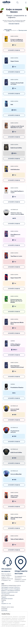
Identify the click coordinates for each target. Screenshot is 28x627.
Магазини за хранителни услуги (9, 592)
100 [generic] (15, 414)
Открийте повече (14, 50)
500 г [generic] (15, 110)
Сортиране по (14, 30)
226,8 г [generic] (15, 349)
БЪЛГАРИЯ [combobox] (4, 608)
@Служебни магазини (7, 598)
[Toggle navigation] (25, 2)
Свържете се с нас (6, 603)
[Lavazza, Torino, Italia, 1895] (6, 2)
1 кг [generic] (15, 45)
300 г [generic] (14, 393)
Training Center (5, 593)
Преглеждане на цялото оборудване (10, 588)
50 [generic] (15, 218)
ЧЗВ (2, 601)
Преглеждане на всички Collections (10, 587)
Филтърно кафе (7, 30)
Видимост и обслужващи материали (10, 590)
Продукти (3, 597)
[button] (17, 2)
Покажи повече (14, 23)
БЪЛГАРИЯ (4, 610)
